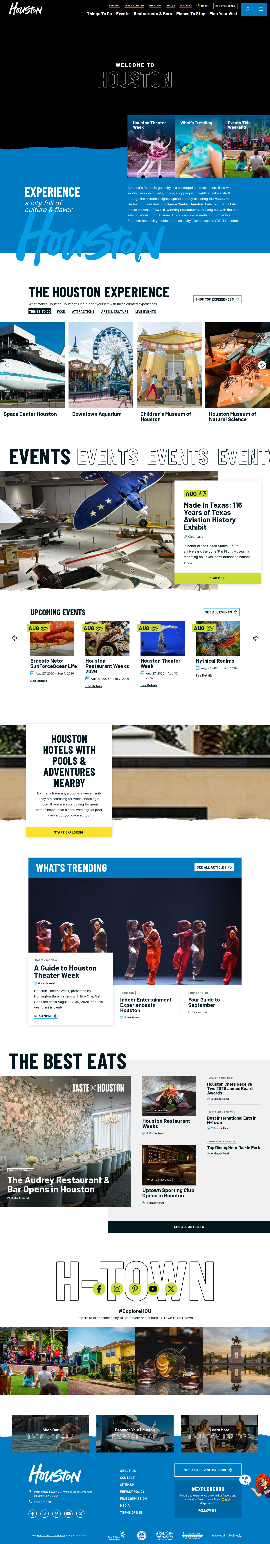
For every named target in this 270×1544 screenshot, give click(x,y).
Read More (43, 1016)
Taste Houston (134, 5)
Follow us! (208, 1510)
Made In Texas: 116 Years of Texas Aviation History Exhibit (213, 515)
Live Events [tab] (145, 311)
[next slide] (262, 365)
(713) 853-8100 (43, 1502)
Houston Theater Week (149, 125)
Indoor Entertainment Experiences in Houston (146, 1004)
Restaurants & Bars (153, 13)
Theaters (155, 5)
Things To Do (99, 13)
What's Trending (196, 122)
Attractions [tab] (83, 311)
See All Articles (189, 1227)
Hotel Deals (227, 5)
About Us (128, 1471)
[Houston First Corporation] (25, 8)
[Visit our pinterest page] (135, 1288)
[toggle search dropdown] (247, 9)
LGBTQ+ (170, 5)
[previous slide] (8, 365)
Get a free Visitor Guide (205, 1470)
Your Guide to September (204, 1002)
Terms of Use (131, 1512)
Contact (127, 1478)
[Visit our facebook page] (99, 1288)
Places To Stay (190, 13)
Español (114, 5)
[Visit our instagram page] (117, 1288)
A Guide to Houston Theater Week (65, 971)
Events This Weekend (239, 125)
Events (122, 13)
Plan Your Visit (223, 13)
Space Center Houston (185, 204)
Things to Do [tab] (40, 311)
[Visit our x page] (171, 1288)
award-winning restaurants (177, 210)
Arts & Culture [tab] (115, 311)
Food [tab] (61, 311)
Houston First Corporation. (51, 1535)
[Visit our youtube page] (153, 1288)
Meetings (185, 5)
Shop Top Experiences (215, 299)
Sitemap (127, 1485)
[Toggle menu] (260, 9)
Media (125, 1505)
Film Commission (133, 1499)
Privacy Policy (132, 1492)
